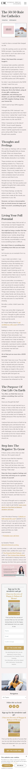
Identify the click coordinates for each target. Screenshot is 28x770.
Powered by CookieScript (7, 768)
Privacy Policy (14, 763)
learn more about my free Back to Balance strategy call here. (14, 507)
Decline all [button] (20, 765)
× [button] (26, 756)
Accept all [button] (7, 765)
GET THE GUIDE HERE (14, 751)
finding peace (5, 20)
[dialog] (14, 762)
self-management (12, 20)
